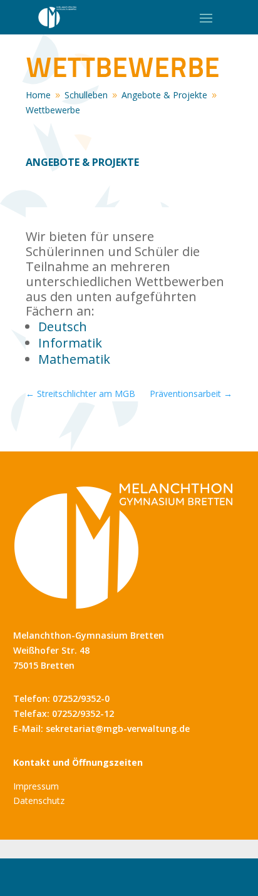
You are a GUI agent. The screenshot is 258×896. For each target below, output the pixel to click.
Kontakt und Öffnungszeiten (78, 762)
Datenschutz (38, 800)
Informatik (70, 342)
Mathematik (74, 359)
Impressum (36, 786)
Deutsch (62, 326)
